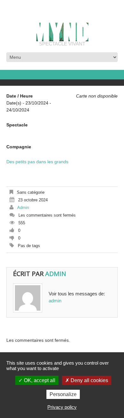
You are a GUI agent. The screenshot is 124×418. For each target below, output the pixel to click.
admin (23, 207)
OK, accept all (39, 380)
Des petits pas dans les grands (37, 161)
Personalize (63, 394)
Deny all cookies (88, 380)
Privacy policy (62, 407)
